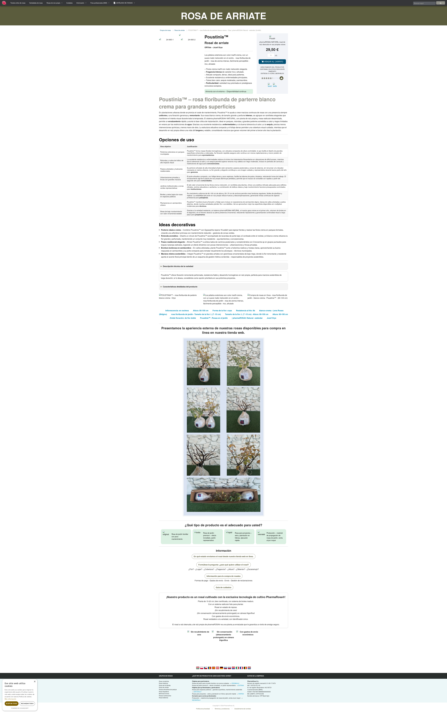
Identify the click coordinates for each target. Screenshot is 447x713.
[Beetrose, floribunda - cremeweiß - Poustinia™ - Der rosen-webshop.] (217, 667)
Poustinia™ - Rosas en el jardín (214, 318)
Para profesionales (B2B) (98, 3)
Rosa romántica (164, 681)
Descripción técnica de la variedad (178, 266)
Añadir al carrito (273, 61)
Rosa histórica (163, 683)
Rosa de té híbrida (165, 685)
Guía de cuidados (223, 587)
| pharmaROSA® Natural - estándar (247, 318)
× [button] (35, 681)
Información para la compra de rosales (223, 576)
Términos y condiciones (222, 709)
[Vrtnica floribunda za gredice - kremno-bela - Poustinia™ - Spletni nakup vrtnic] (225, 667)
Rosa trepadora (164, 691)
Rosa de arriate (179, 30)
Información (80, 3)
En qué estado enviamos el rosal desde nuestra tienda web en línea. (223, 556)
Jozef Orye (271, 318)
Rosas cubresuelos (165, 696)
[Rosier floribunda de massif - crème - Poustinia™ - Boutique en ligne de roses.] (241, 667)
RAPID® (241, 694)
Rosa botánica (163, 698)
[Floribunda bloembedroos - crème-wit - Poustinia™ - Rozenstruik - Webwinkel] (249, 667)
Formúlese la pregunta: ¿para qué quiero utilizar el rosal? (223, 564)
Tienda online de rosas (17, 3)
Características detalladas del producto (180, 286)
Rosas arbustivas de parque (168, 689)
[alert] (19, 695)
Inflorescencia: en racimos (177, 310)
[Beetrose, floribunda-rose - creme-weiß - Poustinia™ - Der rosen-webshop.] (221, 667)
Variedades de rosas (36, 3)
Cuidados (69, 3)
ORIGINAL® (235, 683)
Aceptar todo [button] (11, 703)
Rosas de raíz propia (53, 3)
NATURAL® (197, 692)
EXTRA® (241, 685)
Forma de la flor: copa (222, 310)
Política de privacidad (203, 709)
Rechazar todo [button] (27, 703)
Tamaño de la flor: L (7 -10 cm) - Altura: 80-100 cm (246, 314)
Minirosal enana (164, 693)
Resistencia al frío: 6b (245, 310)
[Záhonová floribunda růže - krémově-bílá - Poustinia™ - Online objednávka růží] (205, 667)
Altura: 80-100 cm (200, 310)
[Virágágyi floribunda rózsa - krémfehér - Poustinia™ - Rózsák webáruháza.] (197, 667)
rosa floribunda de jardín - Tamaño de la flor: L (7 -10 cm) (196, 314)
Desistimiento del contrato (242, 709)
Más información (10, 699)
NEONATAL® (196, 700)
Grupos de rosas (165, 30)
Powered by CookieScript (20, 708)
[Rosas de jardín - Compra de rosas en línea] (440, 3)
